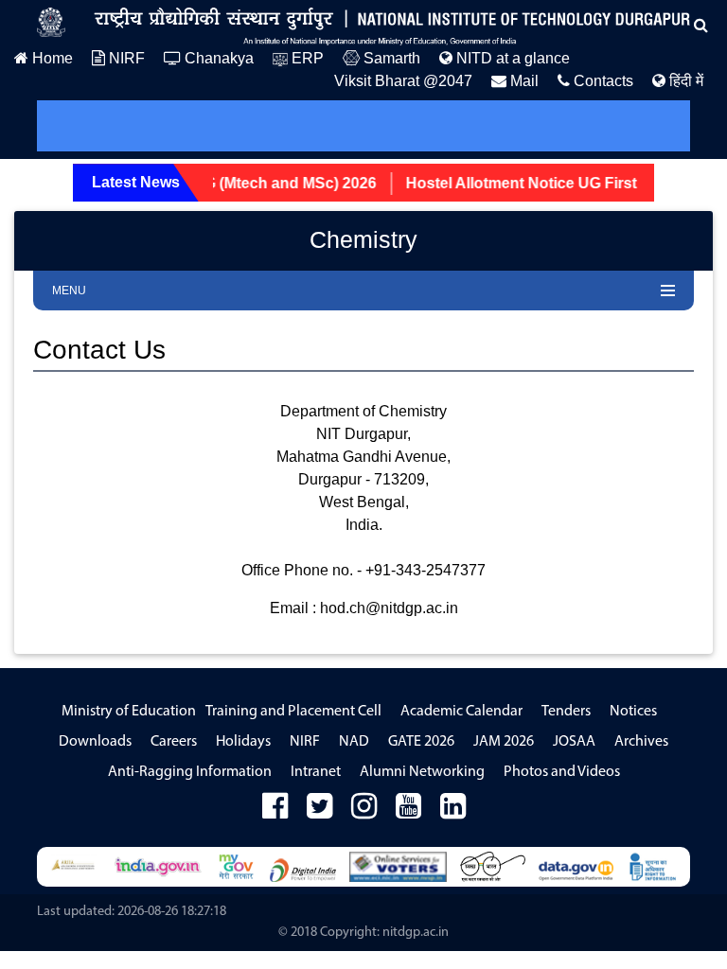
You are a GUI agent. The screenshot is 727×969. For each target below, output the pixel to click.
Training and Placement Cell (293, 711)
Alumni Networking (422, 772)
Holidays (243, 741)
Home (50, 58)
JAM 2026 (503, 741)
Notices (633, 711)
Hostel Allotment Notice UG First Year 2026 (549, 183)
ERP (306, 58)
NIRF (125, 58)
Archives (641, 741)
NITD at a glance (511, 58)
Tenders (566, 711)
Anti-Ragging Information (190, 772)
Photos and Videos (562, 772)
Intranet (316, 772)
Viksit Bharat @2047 (403, 81)
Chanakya (217, 58)
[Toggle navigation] (77, 126)
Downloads (95, 741)
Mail (522, 81)
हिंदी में (684, 81)
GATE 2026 (421, 741)
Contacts (601, 81)
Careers (174, 741)
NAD (354, 741)
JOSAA (574, 741)
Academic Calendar (461, 711)
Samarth (390, 58)
